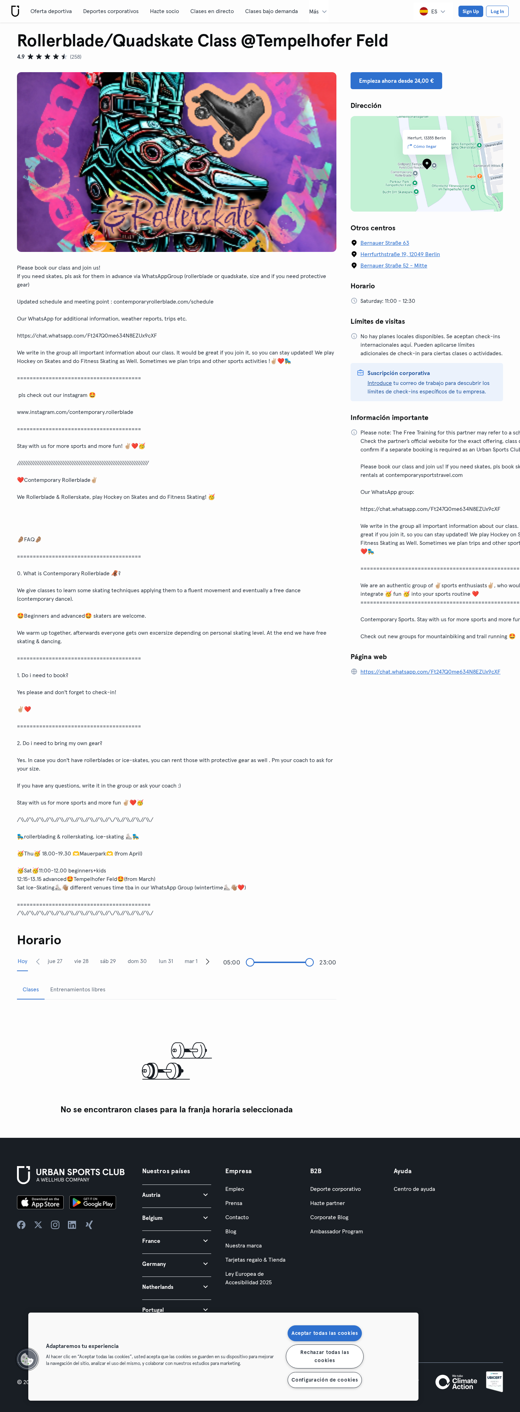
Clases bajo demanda (271, 11)
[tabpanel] (176, 1061)
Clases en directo (212, 11)
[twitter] (38, 1225)
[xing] (89, 1225)
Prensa (233, 1202)
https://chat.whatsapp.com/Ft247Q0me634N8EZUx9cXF (430, 671)
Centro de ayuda (414, 1188)
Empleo (234, 1188)
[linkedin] (72, 1225)
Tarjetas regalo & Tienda (255, 1259)
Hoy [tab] (22, 960)
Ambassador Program (336, 1231)
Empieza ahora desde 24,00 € (396, 80)
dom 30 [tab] (137, 960)
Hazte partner (327, 1202)
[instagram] (55, 1225)
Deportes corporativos (111, 11)
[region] (223, 1357)
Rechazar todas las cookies (324, 1356)
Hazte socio (164, 11)
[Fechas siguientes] (208, 961)
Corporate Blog (329, 1217)
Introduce (380, 382)
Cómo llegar (425, 146)
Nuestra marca (243, 1245)
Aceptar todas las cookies (324, 1333)
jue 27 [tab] (55, 960)
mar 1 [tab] (191, 960)
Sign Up (471, 11)
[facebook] (21, 1225)
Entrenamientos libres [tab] (77, 989)
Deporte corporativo (335, 1188)
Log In (497, 11)
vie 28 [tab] (81, 960)
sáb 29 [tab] (108, 960)
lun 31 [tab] (166, 960)
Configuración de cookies (324, 1380)
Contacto (237, 1217)
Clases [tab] (31, 989)
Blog (230, 1231)
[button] (177, 1195)
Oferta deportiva (51, 11)
